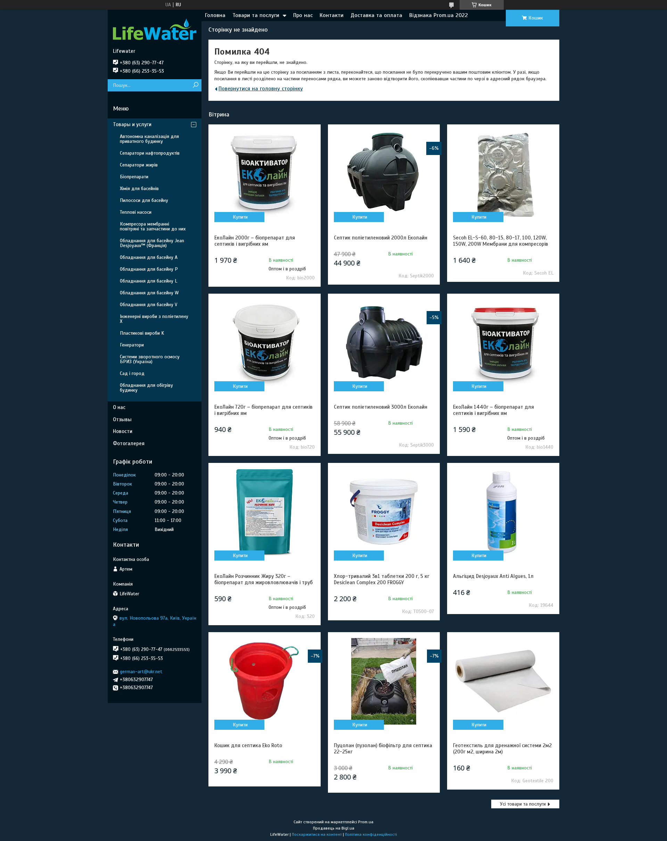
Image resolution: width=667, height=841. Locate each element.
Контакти (332, 15)
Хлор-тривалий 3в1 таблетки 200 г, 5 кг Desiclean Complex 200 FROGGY (381, 579)
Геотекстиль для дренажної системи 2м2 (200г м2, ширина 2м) (502, 748)
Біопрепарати (134, 177)
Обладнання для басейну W (149, 293)
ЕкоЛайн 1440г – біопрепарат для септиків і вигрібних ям (493, 410)
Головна (215, 15)
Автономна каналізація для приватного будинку (149, 138)
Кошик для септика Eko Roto (248, 745)
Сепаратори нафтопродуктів (150, 153)
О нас (119, 407)
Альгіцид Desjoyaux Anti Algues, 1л (493, 576)
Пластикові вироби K (142, 333)
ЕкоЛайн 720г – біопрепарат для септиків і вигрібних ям (263, 410)
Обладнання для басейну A (149, 257)
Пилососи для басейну (144, 200)
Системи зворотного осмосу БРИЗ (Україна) (150, 359)
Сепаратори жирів (139, 165)
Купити (240, 217)
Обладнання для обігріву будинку (146, 387)
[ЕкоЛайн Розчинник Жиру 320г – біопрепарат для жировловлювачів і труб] (264, 512)
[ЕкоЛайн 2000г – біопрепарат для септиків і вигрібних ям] (264, 173)
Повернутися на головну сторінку (261, 88)
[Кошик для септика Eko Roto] (264, 681)
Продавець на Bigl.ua (333, 828)
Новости (122, 431)
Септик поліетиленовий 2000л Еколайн (380, 238)
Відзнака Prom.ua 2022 (438, 15)
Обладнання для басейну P (149, 269)
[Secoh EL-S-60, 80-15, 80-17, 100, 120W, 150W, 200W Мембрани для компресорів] (503, 173)
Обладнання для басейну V (148, 305)
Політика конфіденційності (371, 834)
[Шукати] (195, 85)
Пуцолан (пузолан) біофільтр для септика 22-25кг (383, 748)
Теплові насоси (135, 212)
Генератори (132, 345)
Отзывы (122, 419)
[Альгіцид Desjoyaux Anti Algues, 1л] (503, 512)
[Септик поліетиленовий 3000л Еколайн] (384, 343)
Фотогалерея (129, 443)
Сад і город (132, 373)
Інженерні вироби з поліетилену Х (154, 318)
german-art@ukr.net (141, 672)
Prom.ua (365, 821)
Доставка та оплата (376, 15)
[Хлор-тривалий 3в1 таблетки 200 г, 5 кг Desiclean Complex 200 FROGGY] (384, 512)
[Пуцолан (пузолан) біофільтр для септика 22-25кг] (384, 681)
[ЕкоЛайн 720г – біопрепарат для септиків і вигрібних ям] (264, 343)
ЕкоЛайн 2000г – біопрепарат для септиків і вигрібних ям (254, 241)
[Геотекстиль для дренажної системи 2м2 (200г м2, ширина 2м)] (503, 681)
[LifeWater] (154, 29)
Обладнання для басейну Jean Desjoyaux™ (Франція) (152, 243)
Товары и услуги (132, 124)
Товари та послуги (255, 15)
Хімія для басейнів (139, 188)
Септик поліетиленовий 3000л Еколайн (380, 407)
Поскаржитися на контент (317, 834)
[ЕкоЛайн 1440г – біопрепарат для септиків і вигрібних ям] (503, 343)
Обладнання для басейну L (148, 281)
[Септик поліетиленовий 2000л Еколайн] (384, 173)
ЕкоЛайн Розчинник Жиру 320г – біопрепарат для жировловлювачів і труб (263, 579)
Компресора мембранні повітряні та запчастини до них (153, 226)
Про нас (303, 15)
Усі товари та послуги (523, 804)
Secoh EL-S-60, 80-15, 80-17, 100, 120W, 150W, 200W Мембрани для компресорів (500, 241)
